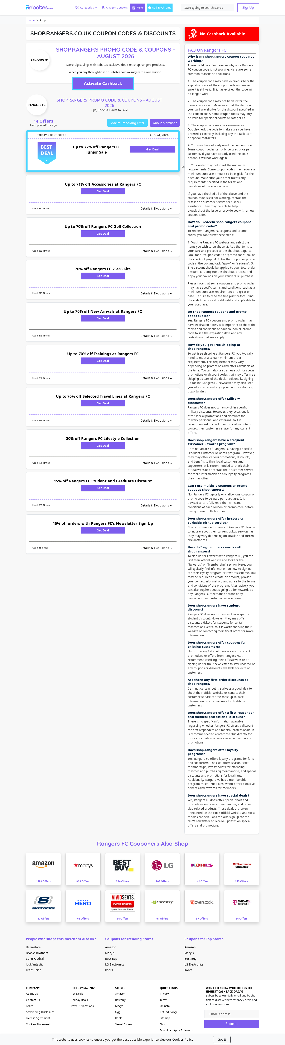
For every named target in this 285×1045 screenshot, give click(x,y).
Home (31, 20)
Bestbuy (120, 1000)
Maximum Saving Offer (127, 123)
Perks (140, 7)
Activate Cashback (103, 83)
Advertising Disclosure (40, 1012)
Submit (231, 1023)
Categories (86, 7)
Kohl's (109, 970)
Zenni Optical (35, 959)
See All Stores (123, 1024)
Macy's (109, 953)
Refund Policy (168, 1012)
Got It (222, 1039)
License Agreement (38, 1018)
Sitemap (165, 1018)
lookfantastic (34, 964)
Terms (164, 1000)
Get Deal (152, 149)
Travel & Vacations (82, 1006)
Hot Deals (77, 993)
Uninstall (165, 1006)
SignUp (248, 7)
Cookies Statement (38, 1024)
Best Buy (111, 959)
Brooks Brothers (37, 953)
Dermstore (33, 947)
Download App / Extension (176, 1030)
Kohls (118, 1018)
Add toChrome (161, 7)
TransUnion (33, 970)
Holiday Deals (79, 1000)
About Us (32, 993)
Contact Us (33, 1000)
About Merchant (165, 123)
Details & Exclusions (154, 208)
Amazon (110, 947)
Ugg (118, 1012)
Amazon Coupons (117, 7)
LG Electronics (114, 964)
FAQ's (29, 1006)
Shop (163, 1024)
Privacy (164, 993)
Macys (119, 1006)
